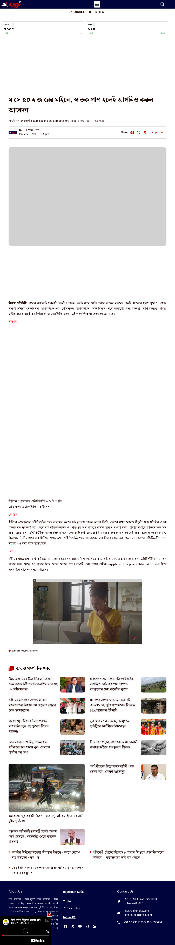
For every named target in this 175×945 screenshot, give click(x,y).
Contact (67, 901)
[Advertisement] (87, 67)
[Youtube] (80, 926)
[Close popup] (49, 914)
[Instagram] (87, 926)
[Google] (94, 926)
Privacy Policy (71, 908)
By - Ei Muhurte (29, 130)
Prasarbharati (31, 651)
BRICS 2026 (96, 12)
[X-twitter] (73, 926)
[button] (97, 4)
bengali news (18, 651)
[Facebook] (65, 926)
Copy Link (157, 132)
